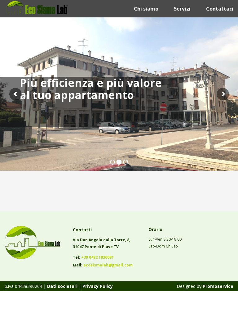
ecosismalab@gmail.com (108, 265)
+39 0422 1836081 (97, 257)
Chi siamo (146, 8)
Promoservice (218, 286)
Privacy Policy (97, 286)
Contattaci (219, 8)
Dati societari (61, 286)
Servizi (182, 8)
